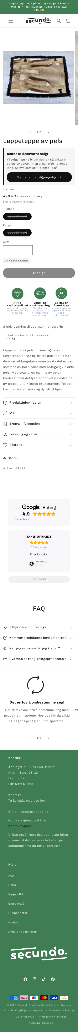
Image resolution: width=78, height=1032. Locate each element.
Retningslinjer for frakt (52, 1016)
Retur (12, 885)
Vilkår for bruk (25, 1016)
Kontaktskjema (20, 826)
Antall (7, 241)
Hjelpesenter (18, 913)
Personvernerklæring (61, 1010)
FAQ (11, 875)
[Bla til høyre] (48, 132)
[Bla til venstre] (30, 132)
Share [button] (12, 458)
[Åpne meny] (10, 20)
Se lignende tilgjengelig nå (39, 177)
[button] (58, 20)
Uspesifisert (19, 217)
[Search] (70, 337)
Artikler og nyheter (22, 932)
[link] (35, 701)
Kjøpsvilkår (16, 894)
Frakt (6, 202)
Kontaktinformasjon (41, 1023)
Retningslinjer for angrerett (27, 1010)
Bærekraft (16, 903)
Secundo (23, 1005)
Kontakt (14, 922)
